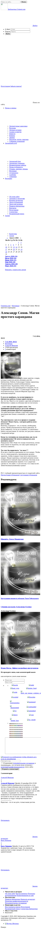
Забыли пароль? (16, 86)
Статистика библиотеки (29, 909)
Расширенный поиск (16, 214)
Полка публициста (16, 167)
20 (14, 249)
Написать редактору (28, 899)
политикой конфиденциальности (12, 767)
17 (6, 249)
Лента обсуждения (16, 204)
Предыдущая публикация (10, 475)
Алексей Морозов (11, 345)
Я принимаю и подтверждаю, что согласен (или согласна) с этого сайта (18, 765)
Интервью (13, 171)
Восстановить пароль (12, 907)
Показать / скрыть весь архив (15, 270)
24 (6, 252)
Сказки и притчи (15, 132)
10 (6, 247)
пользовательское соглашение (23, 763)
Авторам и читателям (17, 198)
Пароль (7, 31)
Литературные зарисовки (18, 126)
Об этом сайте (14, 197)
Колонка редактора (16, 200)
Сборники (13, 176)
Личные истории (15, 130)
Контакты (12, 208)
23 (21, 249)
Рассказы (12, 128)
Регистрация (5, 86)
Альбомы (12, 175)
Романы (12, 136)
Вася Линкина (6, 846)
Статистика (13, 212)
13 (14, 247)
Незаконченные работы (17, 165)
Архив (11, 236)
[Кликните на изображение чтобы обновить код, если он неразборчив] (20, 759)
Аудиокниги (13, 173)
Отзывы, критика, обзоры (18, 169)
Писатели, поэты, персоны (18, 139)
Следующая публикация (28, 475)
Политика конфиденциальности (16, 901)
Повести (12, 134)
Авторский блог (15, 161)
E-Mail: (7, 29)
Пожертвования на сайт (25, 895)
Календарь (13, 234)
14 (16, 247)
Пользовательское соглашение (16, 903)
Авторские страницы (16, 163)
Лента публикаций (16, 202)
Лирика (12, 137)
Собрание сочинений (17, 141)
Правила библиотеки (16, 206)
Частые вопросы (21, 893)
